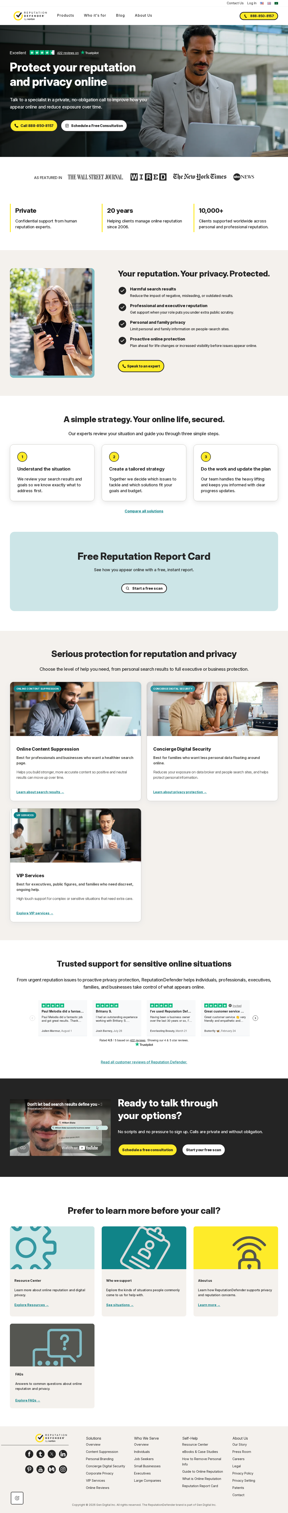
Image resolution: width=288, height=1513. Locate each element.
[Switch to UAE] (276, 3)
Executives (142, 1473)
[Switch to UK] (269, 3)
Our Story (239, 1444)
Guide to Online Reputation (202, 1471)
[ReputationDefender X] (52, 1454)
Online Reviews (97, 1488)
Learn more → (209, 1305)
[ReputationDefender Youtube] (40, 1469)
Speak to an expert (143, 366)
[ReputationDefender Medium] (52, 1469)
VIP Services (95, 1480)
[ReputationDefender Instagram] (63, 1469)
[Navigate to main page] (51, 1439)
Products (65, 15)
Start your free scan (203, 1150)
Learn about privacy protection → (180, 792)
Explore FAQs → (27, 1400)
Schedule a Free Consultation (97, 125)
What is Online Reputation (201, 1479)
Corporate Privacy (99, 1473)
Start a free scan (147, 588)
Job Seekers (144, 1459)
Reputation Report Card (200, 1486)
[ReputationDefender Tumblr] (40, 1454)
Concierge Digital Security (105, 1466)
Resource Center (195, 1444)
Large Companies (147, 1480)
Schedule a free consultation (147, 1150)
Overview (93, 1444)
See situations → (120, 1305)
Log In (251, 3)
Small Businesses (147, 1466)
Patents (238, 1488)
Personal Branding (99, 1459)
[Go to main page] (30, 15)
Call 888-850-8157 (37, 125)
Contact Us (235, 3)
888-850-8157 (262, 16)
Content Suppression (102, 1452)
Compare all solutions (144, 511)
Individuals (142, 1452)
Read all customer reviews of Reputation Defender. (144, 1062)
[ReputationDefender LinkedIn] (63, 1454)
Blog (120, 15)
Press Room (241, 1452)
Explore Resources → (31, 1305)
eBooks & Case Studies (200, 1452)
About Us (143, 15)
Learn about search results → (40, 792)
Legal (236, 1466)
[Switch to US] (262, 3)
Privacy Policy (242, 1473)
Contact (238, 1495)
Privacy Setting (243, 1480)
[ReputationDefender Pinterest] (29, 1469)
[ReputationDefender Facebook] (29, 1454)
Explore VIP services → (34, 913)
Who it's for (95, 15)
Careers (238, 1459)
